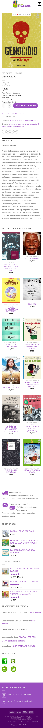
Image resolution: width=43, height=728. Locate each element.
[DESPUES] (32, 289)
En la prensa (32, 721)
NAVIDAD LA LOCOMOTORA (20, 695)
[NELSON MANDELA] (32, 243)
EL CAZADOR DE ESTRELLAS (11, 471)
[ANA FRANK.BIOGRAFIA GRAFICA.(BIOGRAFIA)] (32, 408)
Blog (21, 716)
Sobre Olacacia (11, 716)
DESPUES (32, 304)
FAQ (36, 716)
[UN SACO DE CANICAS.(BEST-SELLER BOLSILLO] (11, 409)
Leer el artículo (35, 613)
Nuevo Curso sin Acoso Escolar (20, 701)
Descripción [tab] (7, 140)
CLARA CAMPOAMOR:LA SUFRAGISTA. (11, 309)
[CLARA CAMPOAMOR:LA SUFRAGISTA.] (11, 290)
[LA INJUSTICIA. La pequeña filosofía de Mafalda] (32, 330)
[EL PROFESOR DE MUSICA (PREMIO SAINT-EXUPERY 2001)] (11, 246)
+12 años (18, 73)
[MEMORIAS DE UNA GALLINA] (32, 452)
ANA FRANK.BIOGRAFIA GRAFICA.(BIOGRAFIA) (32, 428)
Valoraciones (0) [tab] (9, 145)
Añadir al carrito (25, 105)
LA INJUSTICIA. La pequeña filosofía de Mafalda (32, 347)
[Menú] (3, 4)
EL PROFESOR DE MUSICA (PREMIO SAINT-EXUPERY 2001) (11, 267)
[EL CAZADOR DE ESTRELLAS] (11, 452)
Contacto (29, 716)
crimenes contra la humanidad (19, 124)
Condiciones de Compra (16, 721)
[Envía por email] (12, 131)
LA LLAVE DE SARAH (11, 388)
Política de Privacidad (21, 720)
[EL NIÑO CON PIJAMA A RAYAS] (11, 330)
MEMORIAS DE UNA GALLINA (32, 471)
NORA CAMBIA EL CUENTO (24, 646)
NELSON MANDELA (32, 259)
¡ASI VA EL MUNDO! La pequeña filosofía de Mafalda (32, 384)
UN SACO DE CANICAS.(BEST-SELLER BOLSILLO (11, 429)
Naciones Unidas (18, 126)
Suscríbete (16, 718)
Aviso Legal (27, 718)
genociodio (33, 124)
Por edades (7, 73)
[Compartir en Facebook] (4, 131)
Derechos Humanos (31, 120)
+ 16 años (13, 120)
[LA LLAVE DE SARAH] (11, 370)
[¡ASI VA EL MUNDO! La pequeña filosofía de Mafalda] (32, 367)
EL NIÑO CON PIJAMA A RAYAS (11, 346)
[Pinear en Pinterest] (16, 131)
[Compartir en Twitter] (8, 131)
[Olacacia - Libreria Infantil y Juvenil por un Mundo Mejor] (21, 4)
